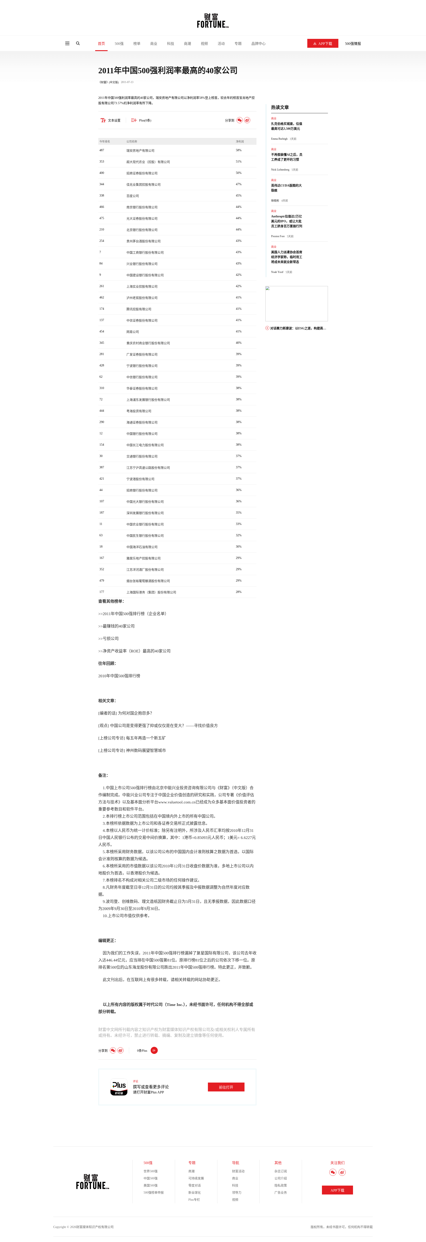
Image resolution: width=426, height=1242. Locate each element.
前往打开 (226, 1087)
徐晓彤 (275, 200)
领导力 (236, 1192)
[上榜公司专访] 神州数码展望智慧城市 (132, 750)
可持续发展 (196, 1178)
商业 (153, 44)
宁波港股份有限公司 (140, 479)
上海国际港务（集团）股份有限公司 (151, 592)
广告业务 (280, 1192)
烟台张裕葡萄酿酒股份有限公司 (148, 581)
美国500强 (151, 1185)
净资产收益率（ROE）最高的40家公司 (137, 651)
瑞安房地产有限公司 (140, 150)
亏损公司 (111, 638)
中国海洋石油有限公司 (142, 547)
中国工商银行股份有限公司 (145, 252)
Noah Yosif (277, 272)
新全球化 (194, 1192)
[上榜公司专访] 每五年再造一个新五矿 (132, 738)
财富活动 (238, 1171)
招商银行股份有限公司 (142, 490)
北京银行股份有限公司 (142, 230)
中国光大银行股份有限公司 (145, 501)
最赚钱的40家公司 (119, 626)
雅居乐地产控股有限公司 (143, 558)
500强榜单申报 (154, 1192)
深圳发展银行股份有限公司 (145, 513)
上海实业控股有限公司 (142, 286)
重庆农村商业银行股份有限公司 (148, 343)
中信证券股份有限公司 (142, 320)
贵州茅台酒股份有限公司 (143, 241)
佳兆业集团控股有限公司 (143, 184)
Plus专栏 (194, 1199)
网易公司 (132, 332)
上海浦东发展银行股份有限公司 (148, 399)
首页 (101, 44)
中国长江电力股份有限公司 (145, 445)
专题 (238, 44)
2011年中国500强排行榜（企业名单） (136, 614)
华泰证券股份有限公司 (142, 388)
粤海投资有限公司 (138, 411)
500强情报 (353, 44)
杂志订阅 (280, 1171)
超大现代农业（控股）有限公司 (148, 162)
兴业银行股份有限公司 (142, 264)
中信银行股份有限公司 (142, 377)
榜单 (136, 44)
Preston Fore (278, 236)
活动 (221, 44)
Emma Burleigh (279, 138)
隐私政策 (280, 1185)
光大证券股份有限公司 (142, 218)
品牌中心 (258, 44)
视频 (204, 44)
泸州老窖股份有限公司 (142, 298)
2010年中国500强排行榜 (119, 676)
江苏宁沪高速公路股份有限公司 (148, 467)
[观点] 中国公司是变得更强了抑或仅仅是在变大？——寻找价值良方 (158, 725)
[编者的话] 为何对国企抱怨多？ (126, 713)
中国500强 (151, 1178)
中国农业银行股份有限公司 (145, 524)
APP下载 (325, 44)
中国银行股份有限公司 (142, 433)
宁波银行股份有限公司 (142, 366)
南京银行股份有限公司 (142, 207)
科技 (170, 44)
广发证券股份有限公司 (142, 354)
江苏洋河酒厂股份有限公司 (145, 569)
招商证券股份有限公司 (142, 173)
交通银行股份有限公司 (142, 456)
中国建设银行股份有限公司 (145, 275)
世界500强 (151, 1171)
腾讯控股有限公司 (138, 309)
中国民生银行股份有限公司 (145, 535)
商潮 (187, 44)
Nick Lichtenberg (280, 169)
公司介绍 (280, 1178)
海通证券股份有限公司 (142, 422)
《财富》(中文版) (108, 82)
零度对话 (194, 1185)
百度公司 (132, 196)
